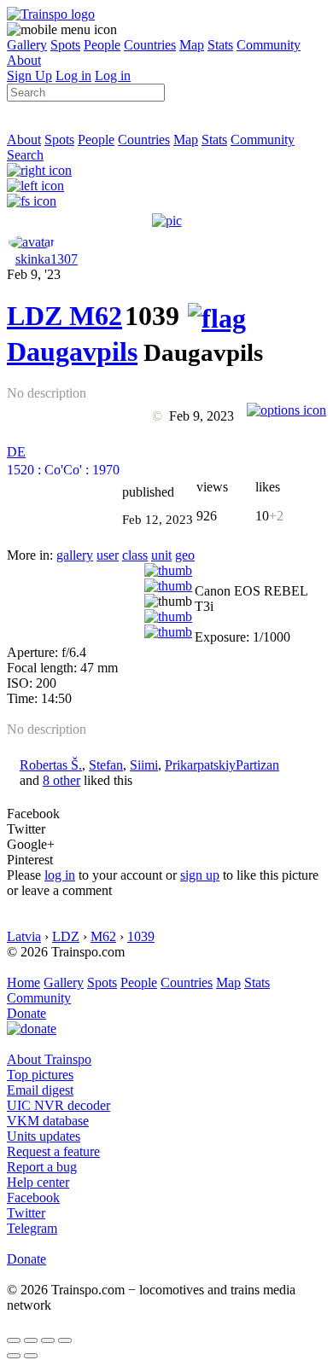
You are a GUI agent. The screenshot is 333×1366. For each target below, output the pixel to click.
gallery (74, 555)
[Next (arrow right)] (31, 1355)
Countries (150, 45)
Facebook (33, 1197)
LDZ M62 (64, 315)
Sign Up (29, 75)
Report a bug (42, 1167)
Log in (73, 75)
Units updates (43, 1136)
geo (185, 555)
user (107, 555)
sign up (199, 875)
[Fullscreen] (31, 201)
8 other (61, 780)
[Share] (31, 1340)
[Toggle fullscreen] (48, 1340)
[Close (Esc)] (13, 1340)
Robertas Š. (51, 765)
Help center (38, 1182)
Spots (65, 45)
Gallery (27, 45)
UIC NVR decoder (58, 1105)
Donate (26, 1013)
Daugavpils (72, 351)
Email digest (40, 1090)
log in (59, 875)
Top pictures (40, 1074)
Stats (220, 45)
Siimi (144, 765)
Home (23, 982)
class (135, 555)
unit (161, 555)
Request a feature (53, 1151)
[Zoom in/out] (65, 1340)
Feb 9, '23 (34, 274)
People (102, 45)
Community (269, 45)
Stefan (106, 765)
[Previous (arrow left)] (13, 1355)
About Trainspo (49, 1059)
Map (191, 45)
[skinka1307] (31, 242)
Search (25, 155)
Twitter (26, 1213)
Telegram (32, 1228)
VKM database (48, 1120)
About (24, 60)
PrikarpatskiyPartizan (222, 765)
